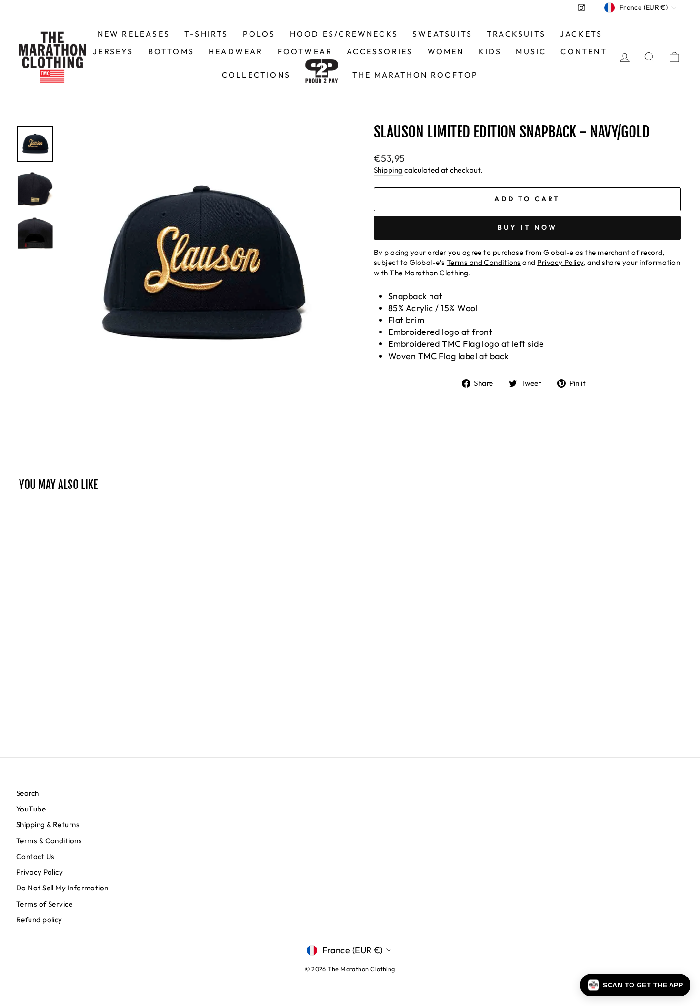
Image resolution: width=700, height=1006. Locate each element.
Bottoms (171, 51)
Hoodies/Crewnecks (344, 34)
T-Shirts (206, 34)
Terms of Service (44, 903)
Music (531, 51)
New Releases (134, 34)
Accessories (380, 51)
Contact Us (35, 856)
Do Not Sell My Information (62, 887)
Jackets (581, 34)
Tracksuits (516, 34)
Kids (490, 51)
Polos (259, 34)
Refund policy (39, 919)
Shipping (388, 170)
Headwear (236, 51)
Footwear (305, 51)
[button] (635, 985)
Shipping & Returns (48, 824)
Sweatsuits (442, 34)
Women (446, 51)
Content (583, 51)
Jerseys (113, 51)
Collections (256, 74)
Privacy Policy (39, 872)
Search (27, 793)
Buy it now (527, 227)
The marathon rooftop (415, 74)
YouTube (31, 808)
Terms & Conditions (49, 840)
